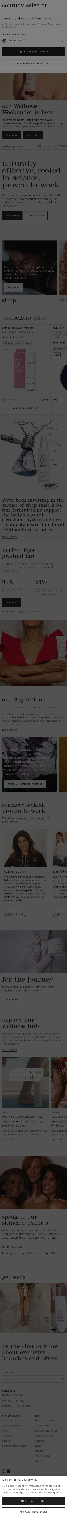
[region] (33, 1497)
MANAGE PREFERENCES (33, 1511)
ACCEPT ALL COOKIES (34, 1501)
